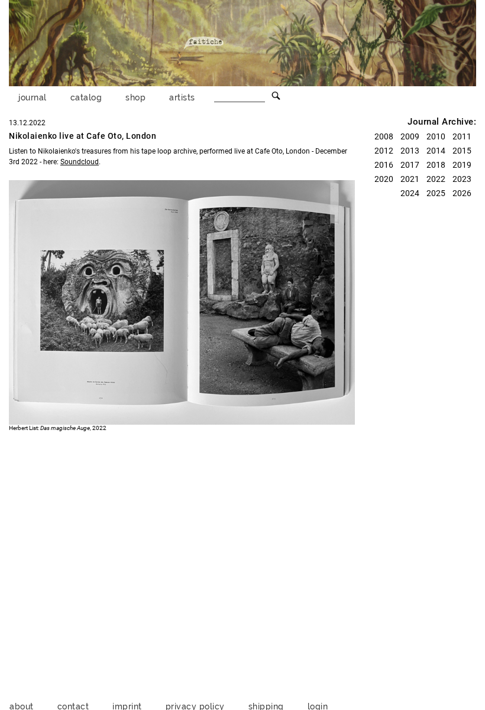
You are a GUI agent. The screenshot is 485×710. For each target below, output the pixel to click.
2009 (409, 136)
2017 (409, 165)
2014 (435, 150)
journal (32, 97)
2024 (409, 193)
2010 (435, 136)
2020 (383, 179)
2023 (461, 179)
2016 (383, 165)
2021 (409, 179)
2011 (461, 136)
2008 (383, 136)
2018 (435, 165)
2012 (383, 150)
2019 (461, 165)
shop (135, 97)
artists (182, 97)
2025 (435, 193)
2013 (409, 150)
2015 (461, 150)
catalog (86, 97)
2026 (461, 193)
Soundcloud (79, 162)
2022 (435, 179)
